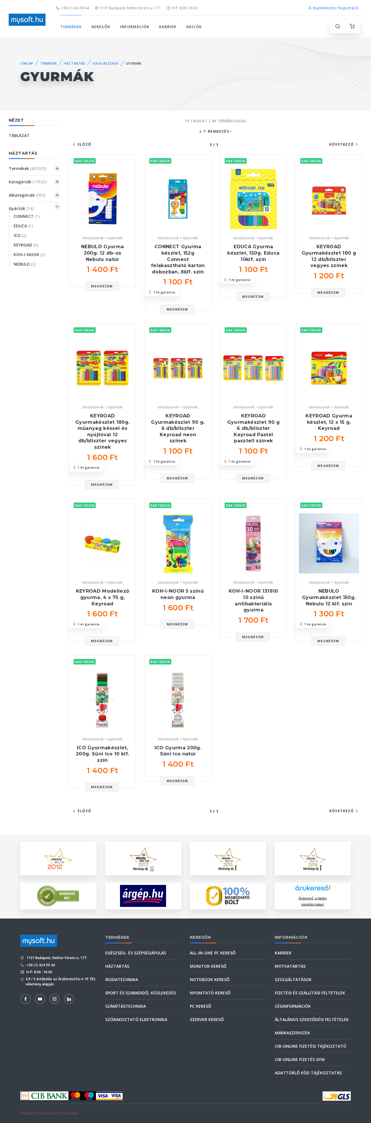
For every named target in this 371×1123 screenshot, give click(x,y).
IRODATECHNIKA (121, 979)
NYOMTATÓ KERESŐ (210, 993)
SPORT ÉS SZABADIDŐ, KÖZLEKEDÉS (140, 993)
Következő (341, 144)
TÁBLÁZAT (19, 135)
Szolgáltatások (293, 979)
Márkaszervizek (292, 1033)
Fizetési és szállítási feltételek (310, 993)
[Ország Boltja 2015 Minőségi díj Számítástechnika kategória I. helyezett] (227, 858)
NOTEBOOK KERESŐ (210, 979)
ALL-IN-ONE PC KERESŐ (213, 953)
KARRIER (167, 26)
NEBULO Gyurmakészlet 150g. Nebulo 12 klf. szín (329, 597)
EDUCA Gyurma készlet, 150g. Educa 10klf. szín (253, 253)
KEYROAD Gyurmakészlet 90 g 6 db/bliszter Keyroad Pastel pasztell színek (253, 428)
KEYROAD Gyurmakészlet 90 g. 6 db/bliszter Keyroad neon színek (178, 428)
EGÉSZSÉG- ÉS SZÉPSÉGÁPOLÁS (135, 953)
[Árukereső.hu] (312, 890)
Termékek (28, 168)
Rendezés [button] (218, 131)
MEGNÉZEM (102, 286)
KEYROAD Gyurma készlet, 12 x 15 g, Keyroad (328, 422)
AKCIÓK (193, 26)
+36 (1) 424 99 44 (75, 8)
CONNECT (27, 216)
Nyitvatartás (290, 966)
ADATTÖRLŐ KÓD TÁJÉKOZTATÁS (308, 1072)
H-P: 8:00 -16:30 (184, 8)
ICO (20, 235)
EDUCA (23, 226)
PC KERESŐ (200, 1006)
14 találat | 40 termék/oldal (216, 120)
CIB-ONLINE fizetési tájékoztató (310, 1046)
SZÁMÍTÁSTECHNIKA (125, 1006)
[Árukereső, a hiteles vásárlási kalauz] (58, 895)
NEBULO (25, 264)
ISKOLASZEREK (105, 63)
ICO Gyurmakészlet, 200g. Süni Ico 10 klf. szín (102, 754)
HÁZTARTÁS (75, 63)
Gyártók (21, 208)
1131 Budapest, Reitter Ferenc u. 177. (130, 8)
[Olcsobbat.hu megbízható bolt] (228, 896)
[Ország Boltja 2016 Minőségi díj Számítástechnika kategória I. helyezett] (312, 858)
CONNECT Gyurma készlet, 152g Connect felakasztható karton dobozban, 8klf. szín (178, 259)
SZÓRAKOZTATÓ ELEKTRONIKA (136, 1019)
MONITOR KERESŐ (208, 966)
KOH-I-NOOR (29, 254)
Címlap (26, 63)
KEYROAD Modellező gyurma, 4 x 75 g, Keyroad (102, 597)
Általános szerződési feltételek (312, 1019)
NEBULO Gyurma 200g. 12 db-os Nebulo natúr (102, 253)
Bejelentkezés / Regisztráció (336, 8)
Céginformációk (293, 1006)
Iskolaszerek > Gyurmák (103, 237)
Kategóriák (28, 182)
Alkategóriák (27, 195)
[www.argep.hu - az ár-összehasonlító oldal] (143, 896)
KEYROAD (26, 245)
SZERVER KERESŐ (207, 1019)
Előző (85, 144)
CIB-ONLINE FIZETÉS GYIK (300, 1059)
